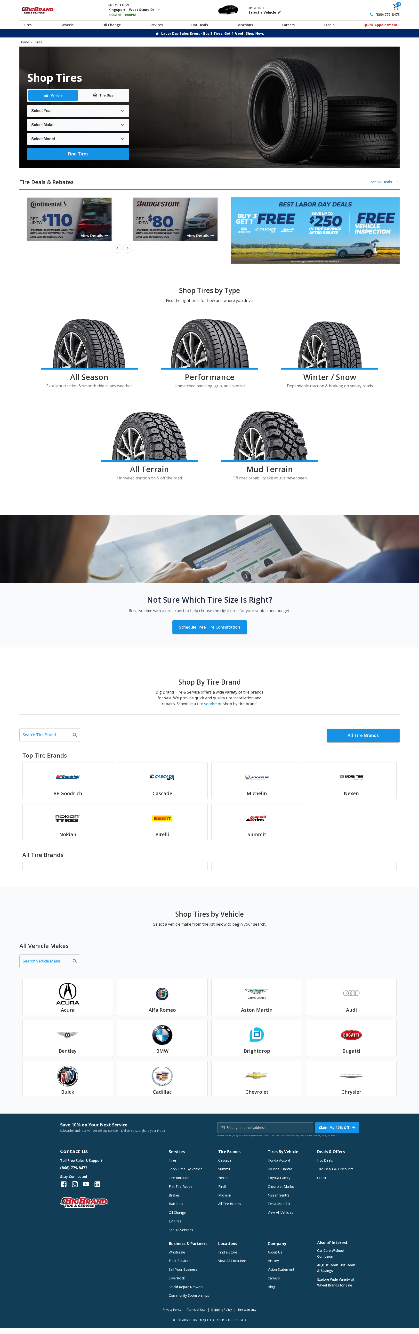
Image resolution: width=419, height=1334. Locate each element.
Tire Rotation (179, 1177)
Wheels (67, 25)
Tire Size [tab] (106, 95)
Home (24, 42)
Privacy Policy (320, 1135)
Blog (271, 1287)
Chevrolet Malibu (281, 1186)
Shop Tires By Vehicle (185, 1169)
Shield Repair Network (186, 1287)
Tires (27, 25)
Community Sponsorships (189, 1295)
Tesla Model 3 (279, 1203)
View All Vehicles (280, 1212)
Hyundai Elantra (280, 1169)
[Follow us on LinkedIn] (97, 1184)
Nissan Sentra (279, 1195)
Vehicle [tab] (57, 95)
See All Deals (381, 181)
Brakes (174, 1195)
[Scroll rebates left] (117, 248)
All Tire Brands (363, 735)
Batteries (176, 1203)
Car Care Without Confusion (331, 1253)
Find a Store (227, 1252)
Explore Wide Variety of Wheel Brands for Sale (335, 1282)
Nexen (223, 1177)
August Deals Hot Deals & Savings (336, 1268)
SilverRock (177, 1278)
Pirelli (222, 1186)
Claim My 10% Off (334, 1127)
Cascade (225, 1160)
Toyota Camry (279, 1177)
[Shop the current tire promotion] (315, 230)
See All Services (181, 1230)
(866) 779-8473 (388, 14)
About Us (275, 1252)
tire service (207, 703)
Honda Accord (279, 1160)
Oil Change (111, 25)
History (273, 1260)
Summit (224, 1169)
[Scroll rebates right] (127, 248)
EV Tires (175, 1221)
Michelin (224, 1195)
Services (156, 25)
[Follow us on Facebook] (63, 1184)
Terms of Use (196, 1310)
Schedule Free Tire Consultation (209, 627)
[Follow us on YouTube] (86, 1184)
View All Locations (232, 1260)
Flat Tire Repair (181, 1186)
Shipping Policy (221, 1310)
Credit (329, 25)
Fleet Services (179, 1260)
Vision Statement (281, 1269)
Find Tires (78, 154)
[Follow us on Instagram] (75, 1184)
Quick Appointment (380, 25)
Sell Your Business (183, 1269)
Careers (288, 25)
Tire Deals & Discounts (335, 1169)
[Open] (75, 735)
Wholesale (177, 1252)
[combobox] (46, 735)
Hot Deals (199, 25)
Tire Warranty (247, 1310)
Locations (244, 25)
